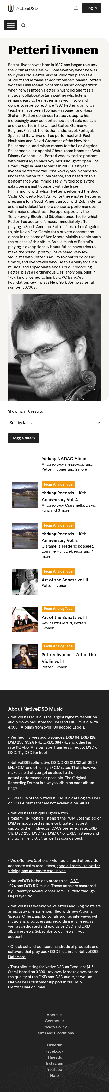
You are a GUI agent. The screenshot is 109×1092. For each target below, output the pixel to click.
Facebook (54, 1052)
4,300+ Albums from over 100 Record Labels (46, 727)
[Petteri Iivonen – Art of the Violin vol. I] (25, 656)
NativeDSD (23, 8)
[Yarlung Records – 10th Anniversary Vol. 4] (25, 495)
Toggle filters (23, 438)
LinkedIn (54, 1045)
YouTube (54, 1070)
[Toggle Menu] (11, 25)
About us (54, 1015)
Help (54, 1076)
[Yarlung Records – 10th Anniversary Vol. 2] (25, 536)
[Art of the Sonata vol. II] (25, 582)
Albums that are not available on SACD (55, 803)
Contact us (54, 1021)
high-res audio (37, 738)
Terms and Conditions (54, 1033)
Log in (91, 8)
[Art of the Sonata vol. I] (25, 619)
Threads (54, 1058)
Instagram (54, 1064)
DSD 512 (31, 886)
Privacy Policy (54, 1027)
